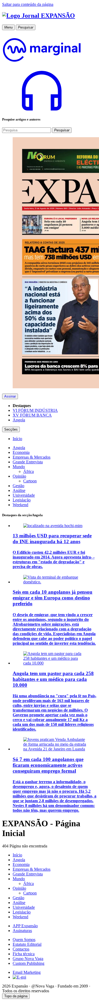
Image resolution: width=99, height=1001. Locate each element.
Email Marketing (27, 972)
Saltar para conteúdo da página (27, 4)
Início (17, 855)
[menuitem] (17, 438)
